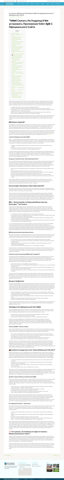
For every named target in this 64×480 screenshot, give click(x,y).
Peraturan (42, 3)
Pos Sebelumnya (7, 455)
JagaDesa (47, 3)
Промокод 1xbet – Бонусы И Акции (18, 53)
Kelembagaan (57, 3)
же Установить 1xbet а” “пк (16, 79)
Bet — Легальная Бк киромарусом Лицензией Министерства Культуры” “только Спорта (18, 43)
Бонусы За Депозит (15, 50)
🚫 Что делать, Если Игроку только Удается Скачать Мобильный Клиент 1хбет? (18, 63)
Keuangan (27, 3)
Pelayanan (37, 3)
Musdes (52, 3)
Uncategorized (12, 17)
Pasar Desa (32, 3)
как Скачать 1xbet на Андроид (17, 71)
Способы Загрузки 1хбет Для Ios (17, 92)
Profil (19, 3)
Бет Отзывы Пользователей (17, 75)
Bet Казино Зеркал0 (15, 33)
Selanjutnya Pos (56, 455)
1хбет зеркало (48, 134)
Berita (23, 3)
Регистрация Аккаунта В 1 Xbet (17, 65)
